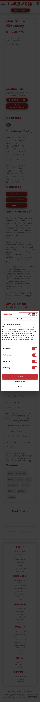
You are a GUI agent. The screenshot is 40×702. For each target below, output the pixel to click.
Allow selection (20, 381)
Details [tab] (20, 319)
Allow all (20, 376)
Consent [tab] (7, 319)
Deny (20, 387)
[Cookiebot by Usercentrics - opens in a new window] (28, 314)
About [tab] (32, 319)
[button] (34, 355)
